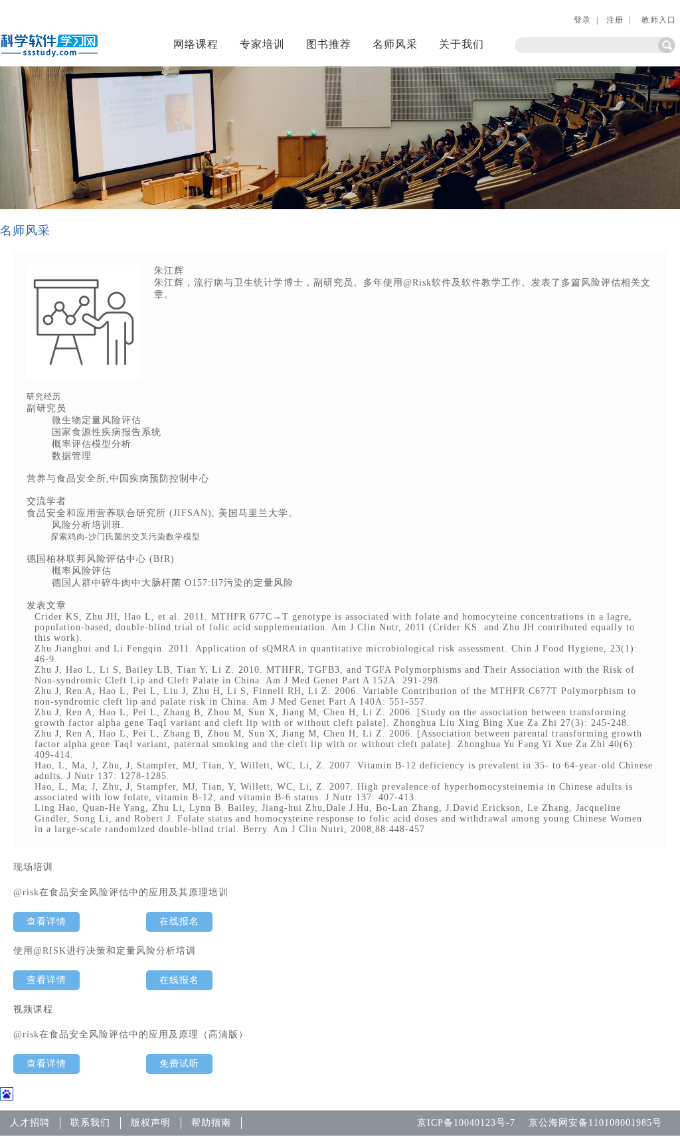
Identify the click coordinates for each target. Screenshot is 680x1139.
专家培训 (262, 44)
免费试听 (179, 1064)
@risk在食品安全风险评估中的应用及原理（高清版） (130, 1034)
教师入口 (657, 20)
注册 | (618, 20)
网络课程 (195, 44)
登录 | (586, 20)
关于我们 (461, 44)
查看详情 (46, 921)
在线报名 (179, 921)
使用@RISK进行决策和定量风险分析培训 (104, 951)
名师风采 (395, 44)
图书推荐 (328, 44)
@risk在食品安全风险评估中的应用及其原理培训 (120, 892)
